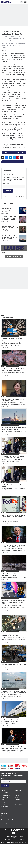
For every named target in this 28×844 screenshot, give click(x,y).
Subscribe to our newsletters (14, 152)
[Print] (2, 157)
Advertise (20, 836)
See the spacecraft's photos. (8, 723)
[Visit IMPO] (24, 765)
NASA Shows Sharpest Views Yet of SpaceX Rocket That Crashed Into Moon (9, 237)
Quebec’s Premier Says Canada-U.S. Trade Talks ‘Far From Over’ (9, 228)
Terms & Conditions (19, 838)
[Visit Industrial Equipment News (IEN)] (17, 765)
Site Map (22, 839)
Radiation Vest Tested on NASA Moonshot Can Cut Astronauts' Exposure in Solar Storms (13, 602)
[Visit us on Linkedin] (13, 833)
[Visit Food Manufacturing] (10, 765)
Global (4, 28)
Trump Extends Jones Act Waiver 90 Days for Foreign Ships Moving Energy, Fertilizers (13, 692)
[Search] (21, 2)
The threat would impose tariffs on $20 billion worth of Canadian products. (13, 489)
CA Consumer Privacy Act (11, 839)
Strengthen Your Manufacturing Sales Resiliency (7, 210)
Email (2, 778)
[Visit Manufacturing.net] (10, 768)
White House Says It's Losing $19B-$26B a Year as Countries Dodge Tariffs (13, 545)
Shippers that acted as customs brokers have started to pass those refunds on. (13, 520)
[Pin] (17, 157)
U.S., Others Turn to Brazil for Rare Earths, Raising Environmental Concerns (8, 218)
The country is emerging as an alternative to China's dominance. (12, 373)
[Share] (6, 157)
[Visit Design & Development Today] (3, 765)
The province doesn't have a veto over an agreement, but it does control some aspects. (13, 403)
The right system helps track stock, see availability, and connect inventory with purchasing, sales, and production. (11, 343)
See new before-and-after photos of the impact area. (13, 431)
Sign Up (5, 786)
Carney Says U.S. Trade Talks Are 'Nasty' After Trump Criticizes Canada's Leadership (13, 747)
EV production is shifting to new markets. (12, 667)
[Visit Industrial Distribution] (3, 768)
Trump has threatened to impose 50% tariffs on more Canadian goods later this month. (13, 751)
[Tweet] (14, 157)
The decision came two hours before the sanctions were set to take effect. (11, 460)
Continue (8, 191)
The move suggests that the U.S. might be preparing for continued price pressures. (12, 695)
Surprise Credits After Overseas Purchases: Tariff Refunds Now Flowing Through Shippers (14, 516)
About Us (7, 836)
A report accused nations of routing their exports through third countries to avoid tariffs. (13, 549)
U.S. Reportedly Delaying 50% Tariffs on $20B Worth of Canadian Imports (12, 457)
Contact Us (14, 836)
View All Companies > (14, 256)
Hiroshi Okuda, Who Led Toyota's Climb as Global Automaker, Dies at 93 (13, 634)
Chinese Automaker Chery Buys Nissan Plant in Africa (13, 665)
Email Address (7, 183)
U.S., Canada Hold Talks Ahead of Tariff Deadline (12, 485)
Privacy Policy (9, 838)
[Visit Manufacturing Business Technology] (17, 768)
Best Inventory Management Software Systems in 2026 (12, 339)
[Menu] (25, 2)
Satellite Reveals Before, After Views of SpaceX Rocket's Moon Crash (12, 720)
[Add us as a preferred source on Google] (21, 157)
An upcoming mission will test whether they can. (13, 577)
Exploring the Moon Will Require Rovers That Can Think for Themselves (13, 574)
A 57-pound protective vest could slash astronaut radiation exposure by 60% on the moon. (12, 607)
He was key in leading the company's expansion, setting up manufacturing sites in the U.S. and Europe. (13, 639)
